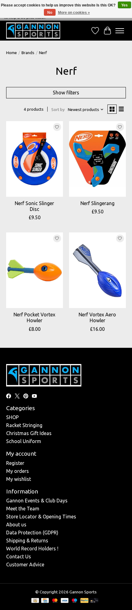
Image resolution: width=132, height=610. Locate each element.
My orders (17, 471)
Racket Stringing (24, 425)
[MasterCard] (55, 601)
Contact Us (18, 556)
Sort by (58, 109)
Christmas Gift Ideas (29, 433)
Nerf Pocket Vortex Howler (34, 317)
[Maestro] (75, 601)
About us (16, 524)
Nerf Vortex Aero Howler (97, 317)
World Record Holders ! (32, 548)
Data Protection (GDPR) (32, 532)
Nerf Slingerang (97, 203)
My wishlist (18, 479)
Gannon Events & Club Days (37, 500)
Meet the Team (22, 508)
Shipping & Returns (27, 540)
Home (11, 52)
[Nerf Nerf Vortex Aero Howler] (97, 270)
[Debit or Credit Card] (94, 601)
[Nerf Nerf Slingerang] (97, 159)
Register (15, 463)
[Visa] (65, 601)
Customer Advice (25, 564)
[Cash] (35, 601)
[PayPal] (84, 601)
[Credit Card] (45, 601)
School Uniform (23, 441)
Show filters (66, 92)
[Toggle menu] (120, 31)
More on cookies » (74, 12)
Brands (27, 52)
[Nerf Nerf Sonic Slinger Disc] (34, 159)
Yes (124, 5)
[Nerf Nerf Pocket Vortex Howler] (34, 270)
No (49, 12)
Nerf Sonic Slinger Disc (34, 206)
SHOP (12, 417)
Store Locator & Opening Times (41, 516)
